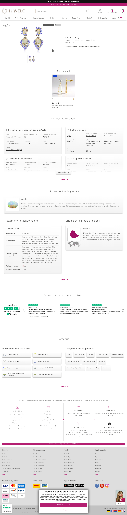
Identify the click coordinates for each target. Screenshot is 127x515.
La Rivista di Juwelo (48, 420)
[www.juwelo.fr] (112, 511)
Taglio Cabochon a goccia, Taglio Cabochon (93, 143)
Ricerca (87, 11)
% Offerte (102, 361)
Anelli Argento (68, 469)
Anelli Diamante (7, 457)
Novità (52, 18)
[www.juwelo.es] (119, 511)
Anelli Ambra (68, 460)
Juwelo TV (117, 18)
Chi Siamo (48, 411)
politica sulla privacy (62, 501)
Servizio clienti (78, 427)
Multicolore (71, 151)
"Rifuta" (63, 498)
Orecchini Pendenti (93, 368)
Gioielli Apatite (38, 469)
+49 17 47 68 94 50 (79, 431)
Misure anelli (48, 429)
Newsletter (48, 423)
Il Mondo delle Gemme (47, 426)
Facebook (97, 486)
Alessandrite (99, 460)
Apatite (97, 472)
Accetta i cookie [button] (63, 505)
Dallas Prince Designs (14, 150)
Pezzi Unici (76, 18)
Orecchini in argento (73, 361)
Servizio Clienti (17, 411)
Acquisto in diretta (17, 420)
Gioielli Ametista (38, 463)
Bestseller (63, 18)
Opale (69, 136)
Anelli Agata (68, 457)
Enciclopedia (102, 18)
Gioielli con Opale (102, 355)
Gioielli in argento (117, 355)
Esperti (48, 417)
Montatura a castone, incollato (112, 142)
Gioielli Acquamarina (40, 454)
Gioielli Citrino (37, 472)
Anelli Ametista (69, 463)
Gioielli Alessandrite (39, 460)
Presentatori (48, 414)
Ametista (98, 469)
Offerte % (89, 18)
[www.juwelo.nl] (115, 511)
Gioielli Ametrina (38, 466)
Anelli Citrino (68, 472)
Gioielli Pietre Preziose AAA (11, 469)
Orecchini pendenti (50, 143)
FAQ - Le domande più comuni (17, 429)
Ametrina (98, 466)
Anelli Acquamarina (70, 454)
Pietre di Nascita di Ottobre (75, 368)
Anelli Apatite (68, 466)
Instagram (107, 486)
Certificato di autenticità (17, 414)
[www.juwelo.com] (123, 511)
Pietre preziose (79, 355)
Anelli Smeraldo (7, 460)
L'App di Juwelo (17, 423)
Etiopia (88, 151)
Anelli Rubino (6, 463)
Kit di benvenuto (17, 417)
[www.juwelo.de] (108, 511)
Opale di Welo (91, 136)
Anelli (4, 454)
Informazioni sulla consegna (17, 426)
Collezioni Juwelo (37, 18)
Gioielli (7, 18)
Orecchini (91, 355)
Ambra (97, 463)
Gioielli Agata (37, 457)
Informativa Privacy (30, 508)
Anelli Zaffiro (6, 466)
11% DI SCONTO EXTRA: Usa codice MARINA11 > (63, 1)
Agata (97, 457)
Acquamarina (99, 454)
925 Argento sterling (13, 143)
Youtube (102, 486)
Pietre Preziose (20, 18)
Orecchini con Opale (89, 361)
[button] (100, 11)
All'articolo (62, 180)
